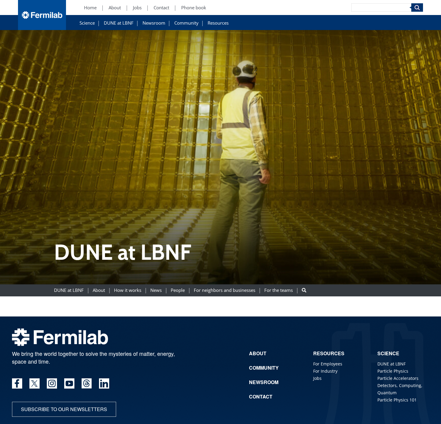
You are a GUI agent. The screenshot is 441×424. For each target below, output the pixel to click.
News (156, 290)
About (115, 7)
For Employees (327, 364)
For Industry (325, 371)
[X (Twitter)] (34, 383)
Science (87, 23)
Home (90, 7)
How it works (127, 290)
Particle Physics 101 (397, 400)
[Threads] (87, 383)
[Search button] (304, 290)
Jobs (137, 7)
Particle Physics (392, 371)
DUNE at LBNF (119, 23)
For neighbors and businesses (224, 290)
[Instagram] (52, 383)
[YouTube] (69, 383)
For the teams (278, 290)
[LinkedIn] (104, 383)
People (178, 290)
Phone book (193, 7)
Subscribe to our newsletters (64, 409)
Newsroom (153, 23)
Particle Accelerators (397, 378)
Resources (218, 23)
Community (186, 23)
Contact (161, 7)
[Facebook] (17, 383)
